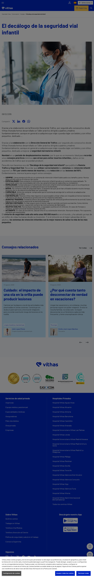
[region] (47, 567)
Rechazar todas (83, 573)
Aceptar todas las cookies (65, 573)
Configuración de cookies (11, 573)
